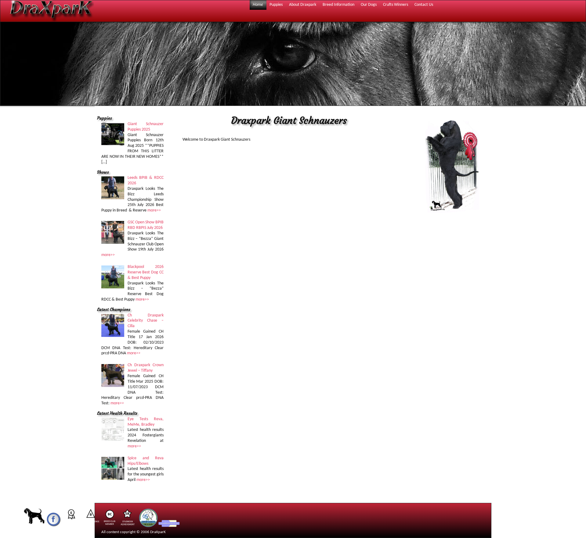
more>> (154, 210)
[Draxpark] (35, 526)
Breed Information (338, 4)
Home (258, 4)
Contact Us (423, 4)
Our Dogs (369, 4)
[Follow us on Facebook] (53, 526)
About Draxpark (302, 4)
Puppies (276, 4)
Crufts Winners (395, 4)
